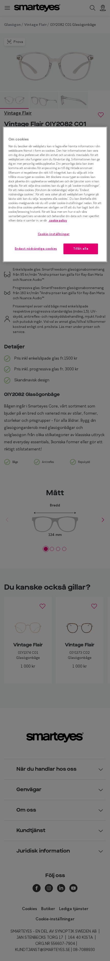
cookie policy (57, 220)
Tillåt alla (80, 248)
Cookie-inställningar (54, 234)
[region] (55, 194)
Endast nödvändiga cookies (36, 248)
